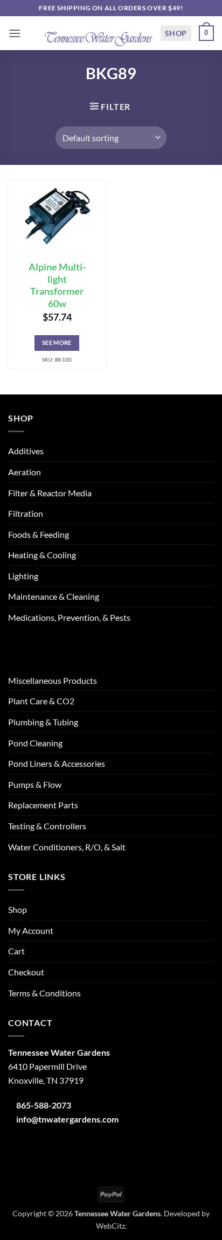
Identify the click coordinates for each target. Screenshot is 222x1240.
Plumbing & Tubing (43, 722)
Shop (176, 33)
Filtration (25, 513)
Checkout (26, 972)
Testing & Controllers (47, 826)
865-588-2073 (43, 1105)
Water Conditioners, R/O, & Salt (67, 847)
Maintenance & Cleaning (53, 596)
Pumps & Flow (34, 784)
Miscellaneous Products (52, 680)
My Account (30, 930)
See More (57, 342)
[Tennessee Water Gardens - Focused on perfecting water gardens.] (98, 33)
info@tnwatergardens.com (67, 1119)
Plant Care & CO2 (41, 701)
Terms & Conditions (44, 993)
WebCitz (110, 1225)
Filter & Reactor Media (50, 493)
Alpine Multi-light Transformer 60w (57, 285)
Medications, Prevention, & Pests (69, 617)
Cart (16, 951)
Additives (26, 451)
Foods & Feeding (38, 534)
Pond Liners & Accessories (56, 763)
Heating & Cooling (42, 555)
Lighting (23, 576)
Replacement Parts (43, 805)
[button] (14, 33)
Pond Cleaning (35, 743)
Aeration (24, 472)
